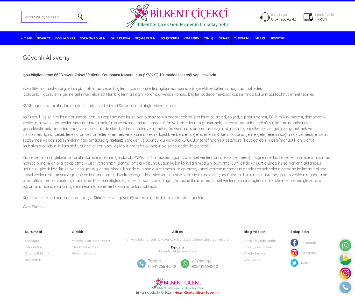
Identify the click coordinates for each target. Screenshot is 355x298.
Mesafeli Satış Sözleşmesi (91, 241)
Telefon (154, 261)
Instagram (308, 253)
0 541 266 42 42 (283, 19)
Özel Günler (253, 260)
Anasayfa (32, 241)
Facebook (308, 243)
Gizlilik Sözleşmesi (85, 247)
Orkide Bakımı (254, 253)
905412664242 (205, 263)
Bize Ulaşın (33, 260)
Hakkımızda (33, 247)
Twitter (305, 263)
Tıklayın (320, 19)
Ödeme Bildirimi (37, 253)
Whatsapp (201, 261)
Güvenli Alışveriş (84, 253)
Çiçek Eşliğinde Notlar (260, 241)
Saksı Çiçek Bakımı (258, 247)
